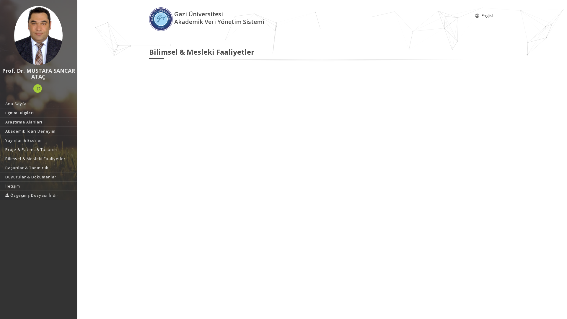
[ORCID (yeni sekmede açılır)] (38, 88)
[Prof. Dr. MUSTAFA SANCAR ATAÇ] (38, 35)
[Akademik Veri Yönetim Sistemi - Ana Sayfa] (161, 19)
